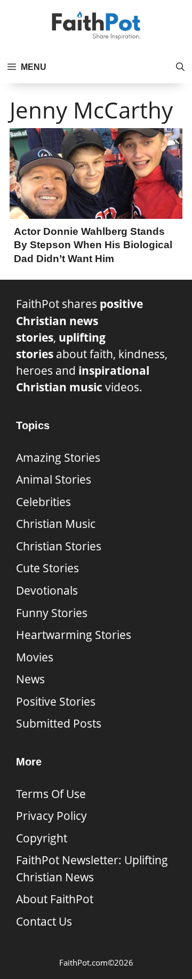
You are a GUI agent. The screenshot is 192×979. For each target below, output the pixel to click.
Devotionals (47, 590)
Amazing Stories (58, 457)
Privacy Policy (51, 815)
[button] (180, 67)
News (30, 679)
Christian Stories (58, 546)
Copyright (41, 838)
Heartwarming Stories (73, 634)
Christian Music (55, 523)
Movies (34, 657)
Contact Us (44, 921)
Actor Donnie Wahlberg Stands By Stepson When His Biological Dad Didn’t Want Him (93, 245)
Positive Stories (55, 701)
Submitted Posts (58, 723)
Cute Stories (47, 567)
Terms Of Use (51, 793)
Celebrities (43, 501)
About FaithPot (54, 898)
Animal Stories (53, 479)
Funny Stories (51, 612)
